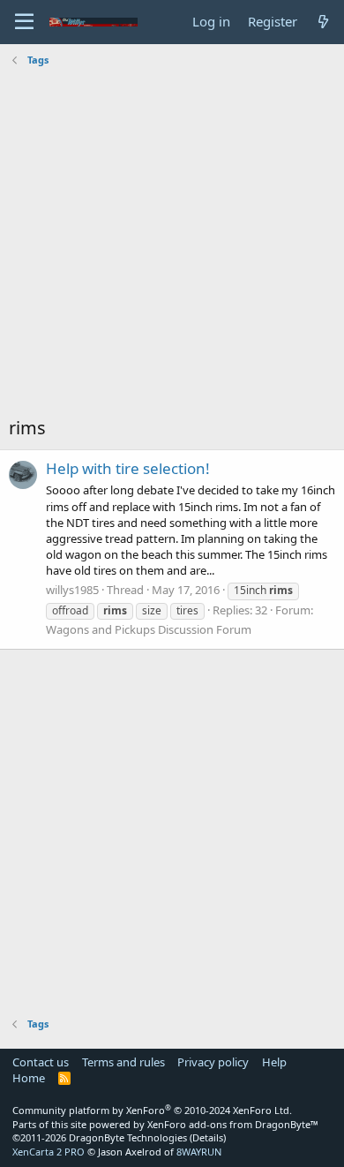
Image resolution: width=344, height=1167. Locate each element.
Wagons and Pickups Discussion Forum (148, 629)
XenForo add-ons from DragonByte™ (232, 1124)
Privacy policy (213, 1062)
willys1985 (72, 590)
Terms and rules (123, 1062)
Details (207, 1137)
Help (274, 1062)
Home (28, 1078)
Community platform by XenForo (152, 1110)
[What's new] (323, 21)
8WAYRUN (198, 1151)
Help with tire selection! (128, 468)
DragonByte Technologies (128, 1137)
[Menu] (24, 22)
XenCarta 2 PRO (48, 1151)
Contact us (40, 1062)
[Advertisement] (172, 244)
